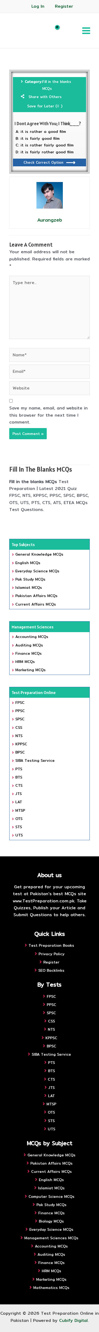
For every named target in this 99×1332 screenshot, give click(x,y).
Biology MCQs (51, 1221)
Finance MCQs (28, 653)
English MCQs (27, 563)
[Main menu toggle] (86, 30)
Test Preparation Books (51, 945)
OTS (18, 819)
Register (64, 6)
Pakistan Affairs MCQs (36, 596)
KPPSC (21, 744)
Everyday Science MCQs (37, 571)
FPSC (20, 702)
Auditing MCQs (29, 645)
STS (18, 827)
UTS (19, 835)
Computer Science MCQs (51, 1196)
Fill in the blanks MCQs (56, 85)
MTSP (20, 810)
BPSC (20, 752)
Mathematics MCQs (51, 1288)
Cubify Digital (73, 1320)
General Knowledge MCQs (39, 554)
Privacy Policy (51, 954)
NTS (18, 736)
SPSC (20, 719)
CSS (18, 727)
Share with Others (45, 96)
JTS (18, 794)
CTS (18, 785)
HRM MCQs (25, 662)
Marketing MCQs (30, 670)
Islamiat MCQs (28, 587)
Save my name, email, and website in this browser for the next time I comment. (48, 415)
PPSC (20, 711)
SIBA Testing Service (35, 760)
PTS (18, 769)
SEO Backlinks (51, 970)
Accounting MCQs (31, 637)
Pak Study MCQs (30, 579)
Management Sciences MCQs (51, 1238)
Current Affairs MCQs (35, 604)
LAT (18, 802)
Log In (37, 6)
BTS (18, 777)
